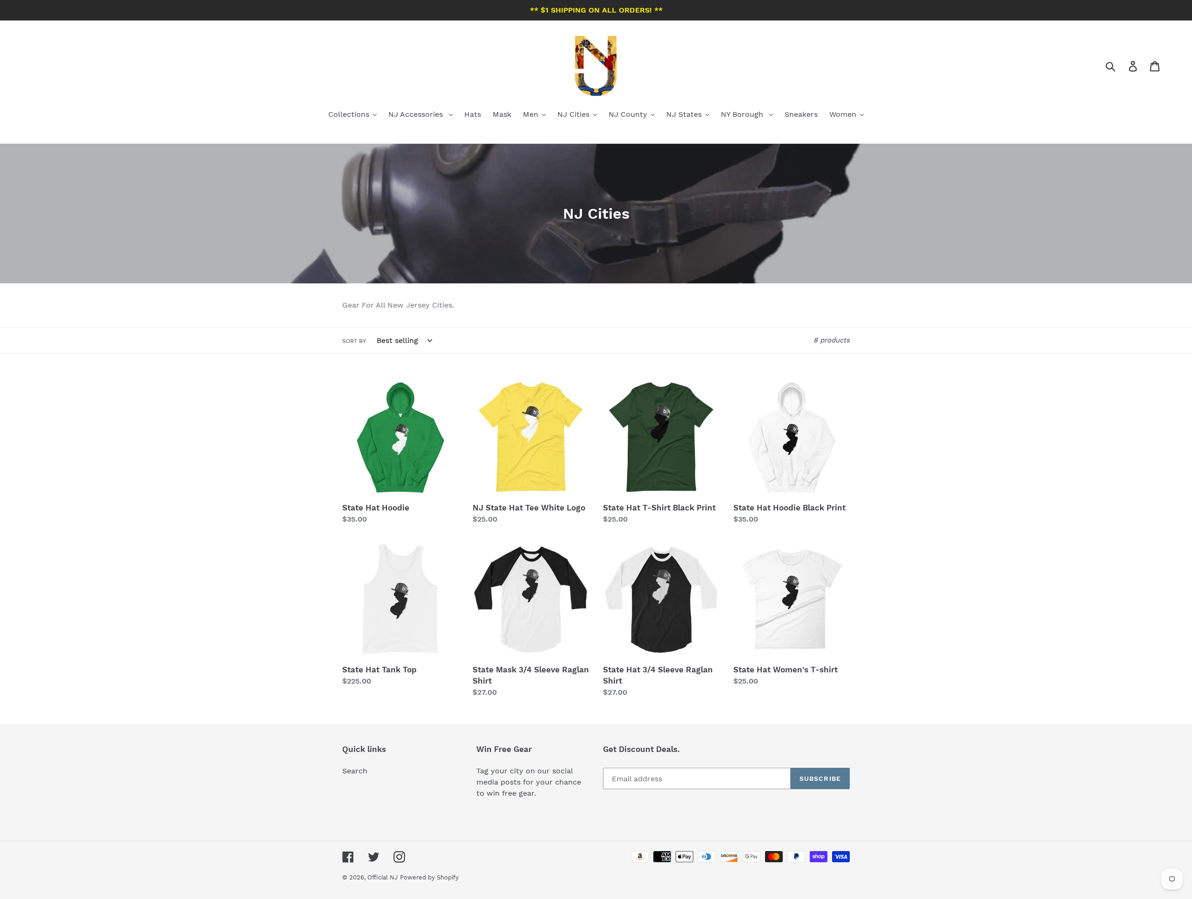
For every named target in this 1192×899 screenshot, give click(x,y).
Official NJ (382, 877)
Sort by (354, 341)
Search (354, 770)
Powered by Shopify (429, 877)
